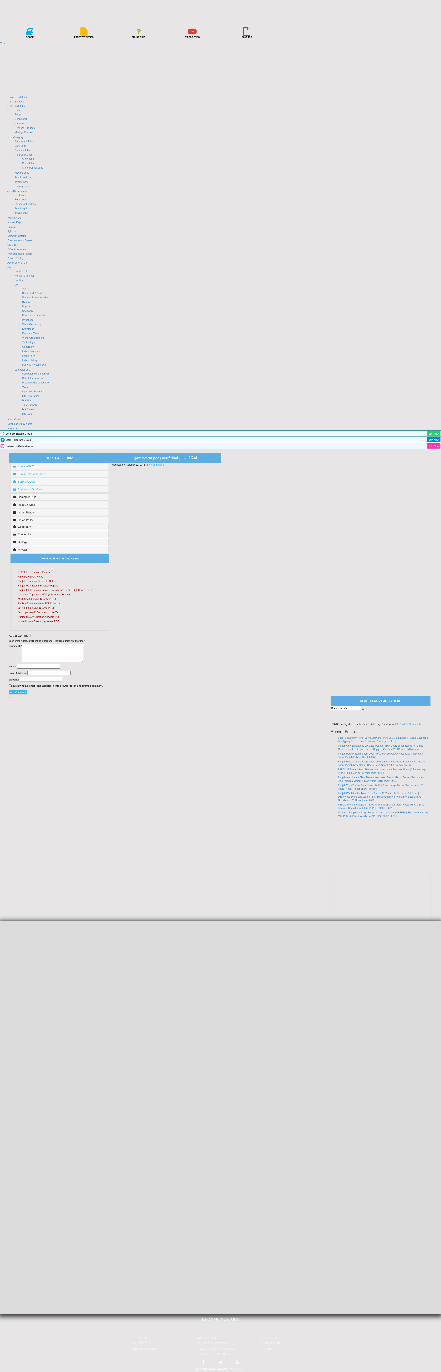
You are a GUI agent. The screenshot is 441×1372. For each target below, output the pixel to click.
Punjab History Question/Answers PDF (39, 617)
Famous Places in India (35, 297)
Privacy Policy (144, 1348)
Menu (3, 43)
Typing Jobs (21, 181)
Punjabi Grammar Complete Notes (36, 581)
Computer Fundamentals (35, 373)
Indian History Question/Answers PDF (38, 621)
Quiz (9, 267)
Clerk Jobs (28, 158)
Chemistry (27, 311)
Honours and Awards (33, 315)
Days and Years (30, 333)
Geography (28, 346)
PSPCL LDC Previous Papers (34, 572)
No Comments (156, 464)
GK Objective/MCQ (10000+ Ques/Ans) (39, 612)
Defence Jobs (22, 150)
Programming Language (35, 382)
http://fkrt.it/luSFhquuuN (408, 724)
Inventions (27, 319)
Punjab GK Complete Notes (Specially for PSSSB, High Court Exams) (55, 590)
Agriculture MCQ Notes (30, 576)
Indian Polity (28, 355)
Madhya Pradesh (24, 132)
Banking (19, 280)
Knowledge (28, 328)
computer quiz (22, 369)
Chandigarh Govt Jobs (217, 1348)
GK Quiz (12, 244)
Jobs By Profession (17, 191)
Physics (26, 306)
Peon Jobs (28, 163)
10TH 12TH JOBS (209, 1338)
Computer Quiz (27, 496)
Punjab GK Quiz (28, 466)
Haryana (19, 123)
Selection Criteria (16, 235)
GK (16, 284)
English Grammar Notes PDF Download (39, 603)
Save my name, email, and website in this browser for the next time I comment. (57, 685)
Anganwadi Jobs (24, 141)
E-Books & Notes (16, 249)
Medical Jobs (22, 172)
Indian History (29, 360)
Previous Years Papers (19, 240)
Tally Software (30, 405)
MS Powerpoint (30, 396)
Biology (26, 302)
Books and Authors (32, 293)
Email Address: (18, 673)
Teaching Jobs (23, 177)
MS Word (27, 400)
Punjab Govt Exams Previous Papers (38, 585)
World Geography (32, 324)
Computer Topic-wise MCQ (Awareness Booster (44, 594)
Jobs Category (15, 137)
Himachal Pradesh (25, 127)
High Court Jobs (23, 154)
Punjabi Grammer (24, 275)
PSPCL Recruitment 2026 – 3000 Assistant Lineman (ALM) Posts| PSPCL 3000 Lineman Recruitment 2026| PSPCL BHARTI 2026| (381, 806)
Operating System (32, 391)
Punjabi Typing (15, 258)
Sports (25, 288)
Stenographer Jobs (32, 167)
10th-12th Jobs (15, 101)
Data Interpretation (32, 378)
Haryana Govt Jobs (214, 1353)
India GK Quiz (26, 504)
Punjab (18, 114)
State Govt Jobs (16, 106)
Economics (25, 534)
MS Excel (27, 413)
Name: (13, 666)
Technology (28, 342)
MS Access (28, 409)
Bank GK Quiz (26, 482)
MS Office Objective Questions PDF (37, 599)
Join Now (434, 433)
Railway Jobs (22, 186)
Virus (25, 387)
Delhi (17, 110)
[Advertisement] (220, 69)
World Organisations (33, 337)
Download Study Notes (19, 423)
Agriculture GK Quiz (30, 489)
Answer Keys (14, 222)
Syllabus (12, 231)
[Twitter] (220, 1363)
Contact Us (142, 1343)
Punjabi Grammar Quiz (32, 474)
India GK (270, 1338)
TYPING (269, 1348)
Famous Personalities (34, 364)
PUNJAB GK (271, 1343)
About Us (12, 428)
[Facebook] (203, 1363)
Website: (14, 679)
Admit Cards (14, 218)
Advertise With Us (17, 262)
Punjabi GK (21, 271)
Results (11, 226)
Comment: (15, 646)
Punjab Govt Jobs (17, 97)
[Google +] (237, 1363)
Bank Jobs (20, 145)
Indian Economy (31, 351)
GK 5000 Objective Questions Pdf (36, 608)
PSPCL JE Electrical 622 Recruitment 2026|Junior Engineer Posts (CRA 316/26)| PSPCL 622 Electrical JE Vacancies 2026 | (382, 771)
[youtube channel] (380, 900)
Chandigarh (21, 119)
